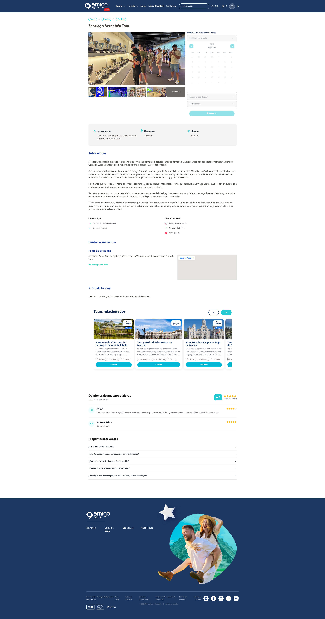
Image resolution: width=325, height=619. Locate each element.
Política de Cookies (183, 598)
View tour (113, 365)
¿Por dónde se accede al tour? (101, 447)
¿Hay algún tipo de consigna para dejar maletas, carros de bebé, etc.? (118, 476)
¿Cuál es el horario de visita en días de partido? (108, 461)
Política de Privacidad (128, 598)
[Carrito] (238, 6)
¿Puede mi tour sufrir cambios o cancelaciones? (109, 469)
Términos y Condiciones (144, 598)
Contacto (171, 6)
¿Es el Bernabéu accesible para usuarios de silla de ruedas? (113, 454)
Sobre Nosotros (156, 6)
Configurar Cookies (198, 598)
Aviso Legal (117, 598)
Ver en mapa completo (98, 265)
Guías (143, 6)
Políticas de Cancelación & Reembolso (165, 598)
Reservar (212, 113)
